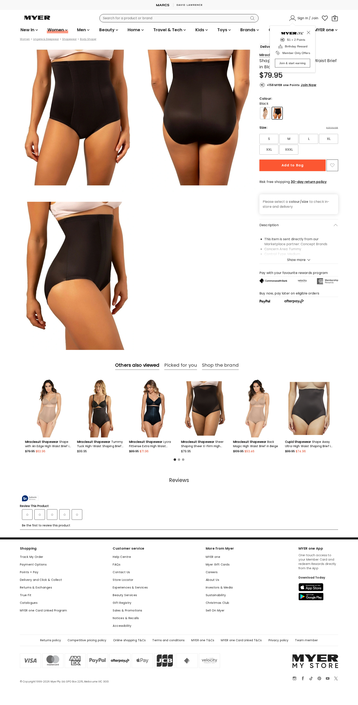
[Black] (277, 113)
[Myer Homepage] (37, 20)
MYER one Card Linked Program (43, 610)
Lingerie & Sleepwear (46, 39)
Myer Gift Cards (218, 564)
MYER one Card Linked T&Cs (241, 640)
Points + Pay (29, 572)
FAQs (116, 564)
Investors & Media (219, 587)
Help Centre (122, 557)
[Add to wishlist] (332, 165)
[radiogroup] (298, 144)
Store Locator (123, 580)
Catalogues (28, 603)
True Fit (25, 595)
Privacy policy (278, 640)
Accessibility (122, 626)
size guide (332, 127)
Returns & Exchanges (36, 587)
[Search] (253, 18)
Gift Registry (122, 603)
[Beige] (265, 113)
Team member (306, 640)
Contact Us (121, 572)
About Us (212, 580)
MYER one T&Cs (202, 640)
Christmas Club (217, 603)
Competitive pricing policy (87, 640)
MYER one (213, 557)
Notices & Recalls (126, 618)
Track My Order (31, 557)
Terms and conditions (168, 640)
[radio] (268, 139)
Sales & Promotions (127, 610)
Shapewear (69, 39)
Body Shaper (88, 39)
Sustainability (216, 595)
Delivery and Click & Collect (41, 580)
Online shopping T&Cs (129, 640)
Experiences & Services (130, 587)
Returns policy (50, 640)
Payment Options (33, 564)
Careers (212, 572)
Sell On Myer (215, 610)
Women (25, 39)
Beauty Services (125, 595)
